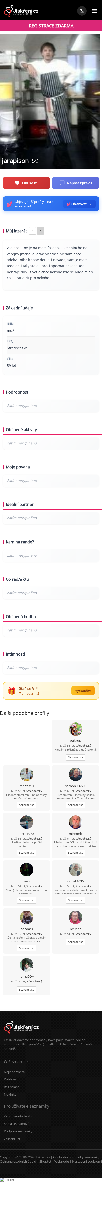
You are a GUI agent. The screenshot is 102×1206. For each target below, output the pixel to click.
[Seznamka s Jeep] (26, 870)
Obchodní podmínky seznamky (76, 1157)
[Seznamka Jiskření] (21, 1035)
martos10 (27, 786)
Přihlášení (11, 1079)
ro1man (75, 929)
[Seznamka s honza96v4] (26, 965)
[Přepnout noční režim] (82, 11)
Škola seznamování (18, 1123)
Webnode (61, 1161)
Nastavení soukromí (87, 1161)
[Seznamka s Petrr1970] (26, 822)
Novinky (10, 1094)
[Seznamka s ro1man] (75, 918)
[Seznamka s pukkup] (75, 729)
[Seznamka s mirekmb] (75, 822)
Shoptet (45, 1161)
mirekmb (75, 833)
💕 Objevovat (77, 204)
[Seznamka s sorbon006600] (75, 775)
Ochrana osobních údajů (18, 1161)
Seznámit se (75, 757)
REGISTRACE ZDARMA (51, 26)
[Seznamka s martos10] (26, 775)
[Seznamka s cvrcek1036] (75, 870)
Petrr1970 (26, 833)
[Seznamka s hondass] (26, 918)
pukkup (75, 740)
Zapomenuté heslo (18, 1116)
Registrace (11, 1087)
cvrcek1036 (75, 881)
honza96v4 (27, 976)
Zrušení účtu (13, 1139)
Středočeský (83, 745)
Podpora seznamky (18, 1131)
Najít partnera (14, 1072)
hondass (26, 929)
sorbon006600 (75, 786)
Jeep (27, 881)
